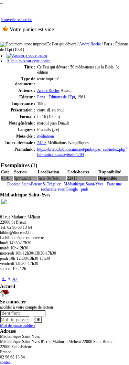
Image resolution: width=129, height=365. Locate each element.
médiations (46, 136)
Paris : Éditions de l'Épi (56, 97)
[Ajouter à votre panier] (27, 55)
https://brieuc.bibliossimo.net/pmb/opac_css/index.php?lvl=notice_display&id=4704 (82, 152)
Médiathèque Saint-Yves (84, 184)
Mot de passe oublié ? (17, 325)
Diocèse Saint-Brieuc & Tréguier (34, 184)
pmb (84, 189)
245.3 (41, 142)
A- (4, 279)
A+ (15, 279)
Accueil (7, 286)
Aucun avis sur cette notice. (29, 60)
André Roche (90, 44)
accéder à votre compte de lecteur (26, 307)
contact (5, 362)
